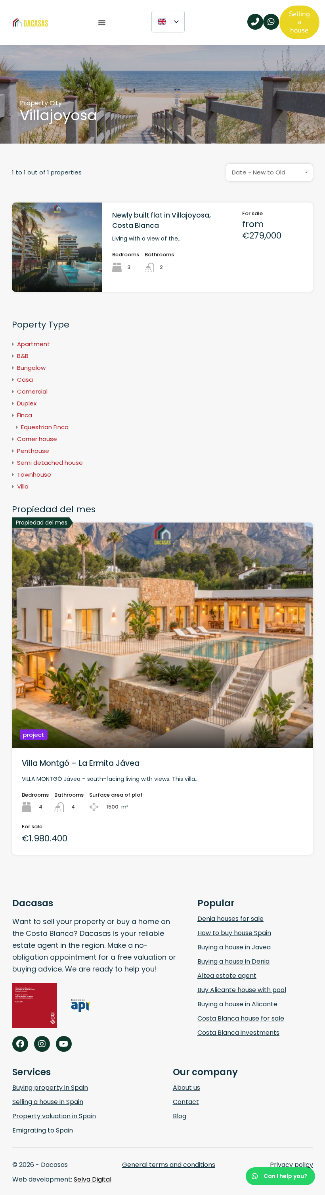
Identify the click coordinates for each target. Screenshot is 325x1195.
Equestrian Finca (45, 427)
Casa (25, 379)
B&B (23, 356)
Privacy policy (291, 1164)
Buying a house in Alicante (237, 1004)
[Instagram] (42, 1044)
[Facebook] (20, 1044)
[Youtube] (64, 1044)
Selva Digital (92, 1179)
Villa (23, 486)
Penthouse (33, 451)
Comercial (32, 391)
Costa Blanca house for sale (240, 1018)
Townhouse (34, 474)
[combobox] (269, 172)
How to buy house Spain (234, 932)
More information (57, 274)
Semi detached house (50, 462)
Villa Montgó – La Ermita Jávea (81, 763)
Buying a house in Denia (233, 961)
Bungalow (31, 368)
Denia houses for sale (230, 918)
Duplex (26, 403)
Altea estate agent (226, 975)
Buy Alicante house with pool (241, 989)
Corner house (37, 439)
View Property (163, 702)
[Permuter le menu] (102, 22)
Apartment (33, 344)
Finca (24, 415)
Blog (179, 1116)
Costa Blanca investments (238, 1032)
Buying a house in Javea (234, 947)
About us (186, 1087)
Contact (186, 1101)
